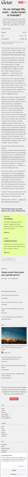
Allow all (14, 470)
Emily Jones (4, 361)
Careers (3, 432)
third (13, 52)
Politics (3, 410)
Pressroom (3, 436)
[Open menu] (25, 2)
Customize (13, 474)
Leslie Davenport (5, 369)
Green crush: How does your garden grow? (12, 273)
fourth (20, 52)
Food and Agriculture (13, 278)
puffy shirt (18, 157)
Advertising (4, 450)
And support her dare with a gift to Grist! (13, 54)
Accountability (4, 414)
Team (2, 428)
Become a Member (5, 448)
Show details (21, 466)
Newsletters (4, 444)
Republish (3, 452)
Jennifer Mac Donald (6, 28)
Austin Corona (7, 352)
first (5, 52)
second (9, 52)
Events (2, 446)
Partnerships (4, 434)
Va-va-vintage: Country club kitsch (12, 317)
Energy (3, 408)
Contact (3, 430)
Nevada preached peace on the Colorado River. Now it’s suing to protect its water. (13, 347)
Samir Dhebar (4, 298)
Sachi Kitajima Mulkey (6, 377)
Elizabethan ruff (6, 157)
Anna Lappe (4, 278)
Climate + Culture (23, 35)
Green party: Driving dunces (10, 295)
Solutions (3, 412)
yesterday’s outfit (6, 66)
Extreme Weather (5, 416)
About (2, 426)
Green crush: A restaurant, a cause (12, 302)
